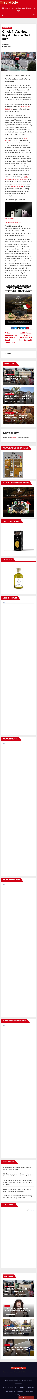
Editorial (6, 44)
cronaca (7, 1325)
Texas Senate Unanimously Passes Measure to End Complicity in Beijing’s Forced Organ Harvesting (18, 1182)
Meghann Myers (21, 382)
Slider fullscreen (29, 1391)
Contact (16, 1387)
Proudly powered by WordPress (13, 1380)
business (7, 1345)
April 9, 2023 (10, 1294)
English (23, 1397)
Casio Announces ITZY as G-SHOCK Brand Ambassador (11, 337)
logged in (14, 437)
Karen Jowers (20, 401)
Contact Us (22, 1387)
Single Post (12, 1391)
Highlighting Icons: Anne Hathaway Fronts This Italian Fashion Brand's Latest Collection (17, 1311)
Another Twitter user (17, 186)
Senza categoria (7, 27)
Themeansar (18, 1383)
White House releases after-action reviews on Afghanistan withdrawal (17, 378)
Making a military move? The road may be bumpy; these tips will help (18, 398)
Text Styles (18, 1395)
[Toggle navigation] (34, 15)
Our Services (30, 1387)
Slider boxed (20, 1391)
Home (4, 1387)
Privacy (6, 1391)
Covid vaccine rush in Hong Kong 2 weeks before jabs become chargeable (17, 1349)
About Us (10, 1387)
